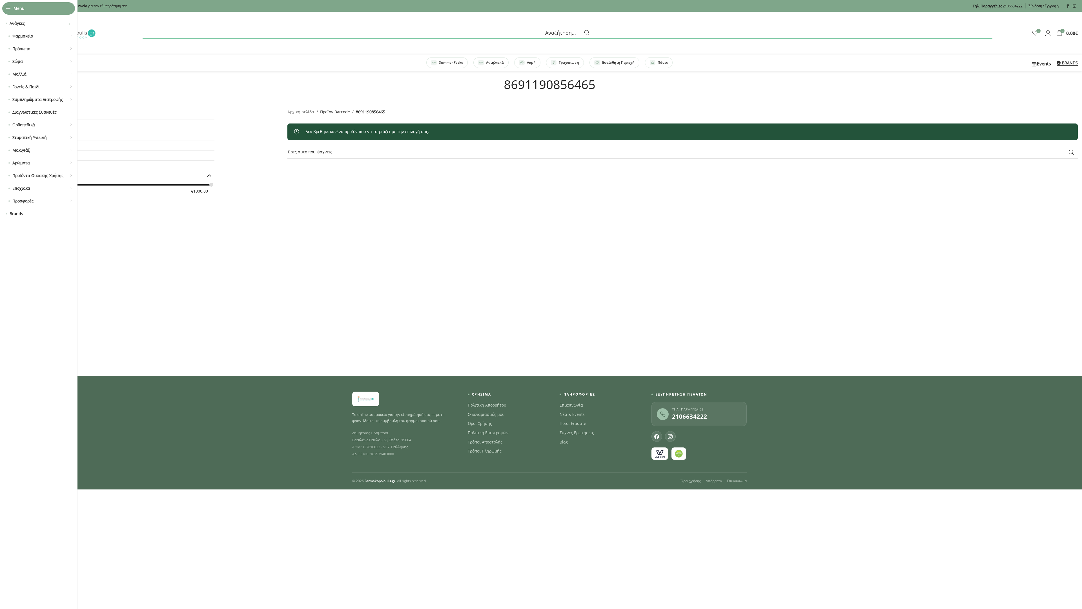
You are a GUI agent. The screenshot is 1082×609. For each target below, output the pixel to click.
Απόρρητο (714, 480)
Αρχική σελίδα (300, 111)
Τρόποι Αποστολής (485, 442)
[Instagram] (670, 436)
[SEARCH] (1071, 152)
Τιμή (28, 175)
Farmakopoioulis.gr (380, 480)
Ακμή (531, 62)
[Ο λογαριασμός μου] (1048, 33)
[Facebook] (656, 436)
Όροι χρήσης (690, 480)
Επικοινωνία (571, 405)
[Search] (567, 33)
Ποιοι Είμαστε (573, 423)
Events (1044, 64)
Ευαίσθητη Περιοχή (618, 62)
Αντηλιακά (495, 62)
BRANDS (1070, 63)
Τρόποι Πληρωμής (485, 451)
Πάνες (663, 62)
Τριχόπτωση (569, 62)
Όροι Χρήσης (480, 423)
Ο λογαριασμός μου (486, 414)
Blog (564, 442)
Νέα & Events (572, 414)
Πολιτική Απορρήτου (487, 405)
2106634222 (689, 416)
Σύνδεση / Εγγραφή (1043, 5)
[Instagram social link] (1074, 6)
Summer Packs (451, 62)
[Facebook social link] (1067, 6)
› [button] (69, 23)
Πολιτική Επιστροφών (488, 432)
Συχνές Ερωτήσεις (577, 432)
